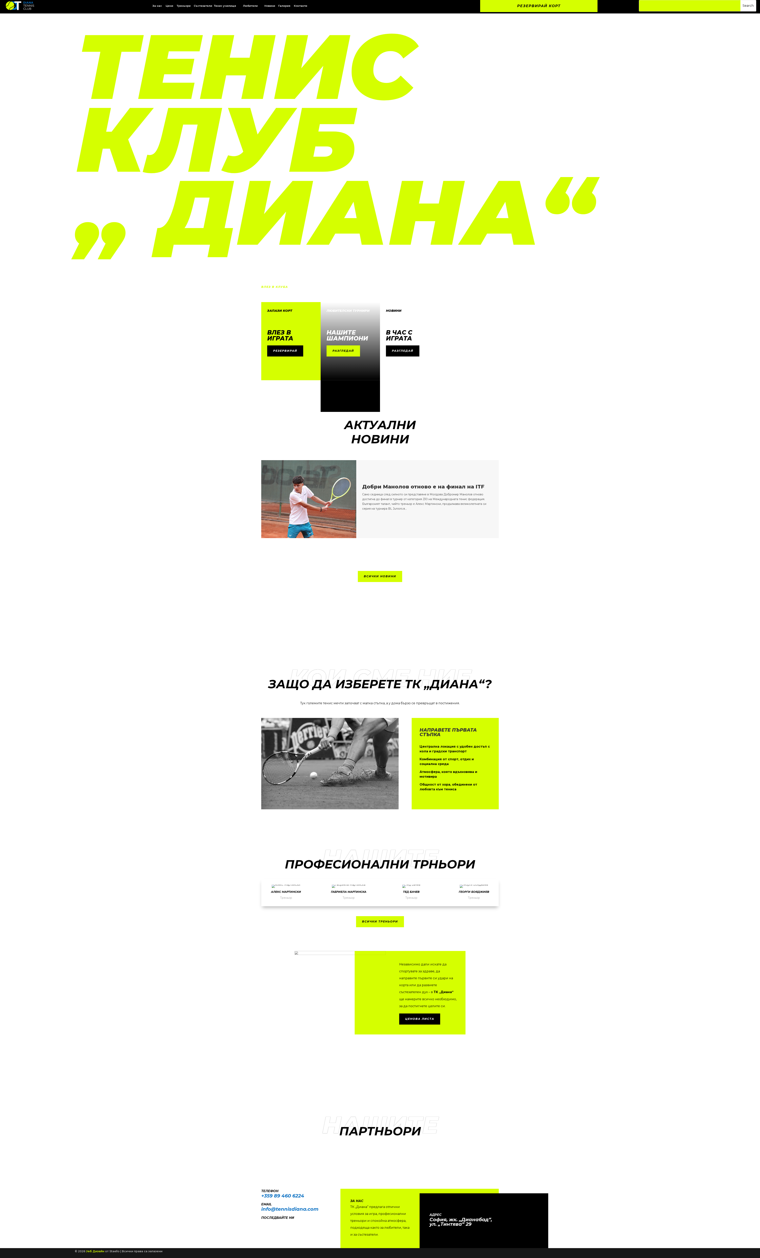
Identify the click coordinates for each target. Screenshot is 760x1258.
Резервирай (285, 351)
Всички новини (380, 576)
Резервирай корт (538, 6)
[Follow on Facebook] (262, 1223)
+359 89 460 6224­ (282, 1196)
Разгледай (343, 351)
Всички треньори (380, 921)
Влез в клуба (274, 287)
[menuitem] (169, 6)
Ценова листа (419, 1019)
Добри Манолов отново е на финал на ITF (423, 486)
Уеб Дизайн (95, 1251)
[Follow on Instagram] (270, 1223)
